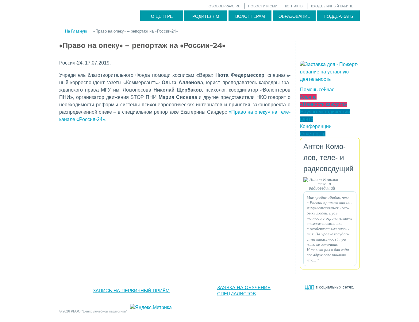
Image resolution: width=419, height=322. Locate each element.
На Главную (76, 31)
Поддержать (338, 16)
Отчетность (312, 133)
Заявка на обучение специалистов (244, 291)
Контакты (294, 6)
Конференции (316, 126)
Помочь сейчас (317, 89)
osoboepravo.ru (224, 6)
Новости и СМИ (262, 6)
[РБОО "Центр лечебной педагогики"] (346, 292)
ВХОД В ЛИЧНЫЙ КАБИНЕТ (333, 6)
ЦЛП (309, 287)
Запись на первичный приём (131, 291)
